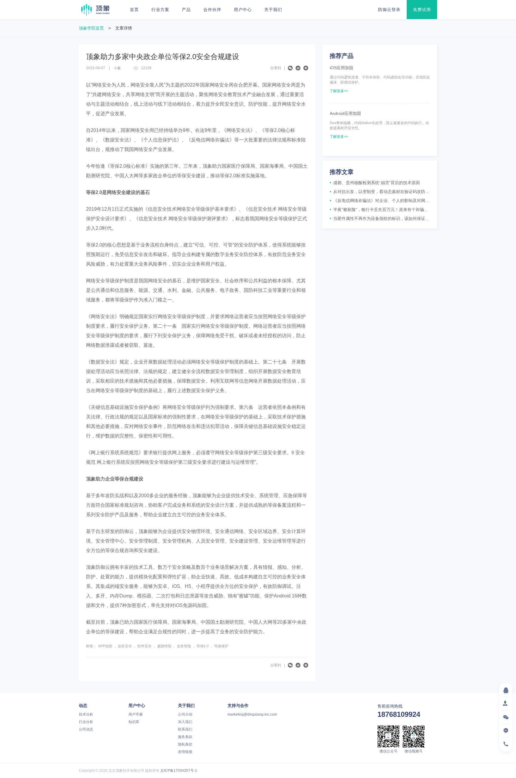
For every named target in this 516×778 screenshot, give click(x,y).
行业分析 (86, 722)
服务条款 (185, 737)
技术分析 (86, 714)
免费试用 (422, 9)
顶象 (95, 10)
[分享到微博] (298, 68)
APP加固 (105, 646)
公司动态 (86, 729)
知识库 (133, 722)
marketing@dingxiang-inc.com (252, 714)
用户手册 (135, 714)
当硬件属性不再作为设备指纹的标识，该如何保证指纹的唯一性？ (380, 218)
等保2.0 (202, 646)
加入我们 (185, 722)
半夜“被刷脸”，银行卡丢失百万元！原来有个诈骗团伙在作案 (380, 209)
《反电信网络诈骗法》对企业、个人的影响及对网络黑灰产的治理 (380, 200)
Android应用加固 (345, 113)
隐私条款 (185, 744)
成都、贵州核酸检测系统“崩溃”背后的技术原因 (375, 182)
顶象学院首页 (91, 28)
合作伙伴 (212, 9)
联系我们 (185, 729)
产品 (186, 9)
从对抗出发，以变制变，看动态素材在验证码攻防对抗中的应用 (380, 191)
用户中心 (243, 9)
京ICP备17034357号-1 (178, 770)
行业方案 (160, 9)
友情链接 (185, 752)
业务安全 (125, 646)
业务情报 (184, 646)
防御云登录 (389, 9)
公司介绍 (185, 714)
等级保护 (221, 646)
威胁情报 (164, 646)
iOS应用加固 (341, 67)
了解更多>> (339, 91)
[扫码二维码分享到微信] (290, 68)
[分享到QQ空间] (305, 68)
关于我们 (273, 9)
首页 (134, 9)
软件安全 (144, 646)
